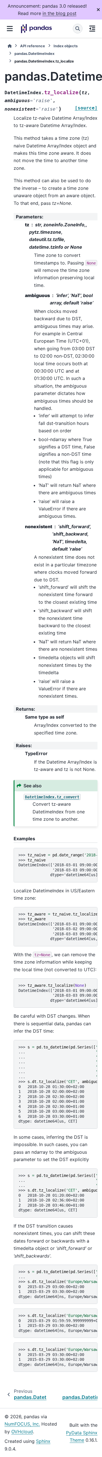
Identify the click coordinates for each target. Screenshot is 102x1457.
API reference (32, 46)
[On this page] (92, 28)
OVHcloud (22, 1431)
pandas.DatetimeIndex (34, 53)
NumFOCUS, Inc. (22, 1424)
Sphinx (43, 1441)
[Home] (10, 46)
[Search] (77, 28)
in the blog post (59, 13)
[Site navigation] (10, 28)
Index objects (66, 46)
